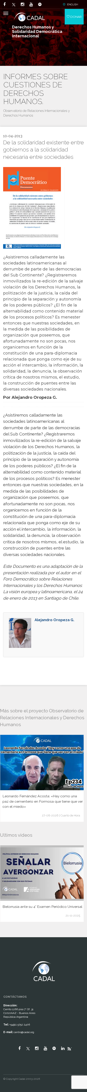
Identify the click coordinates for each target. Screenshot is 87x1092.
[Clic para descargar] (32, 207)
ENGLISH (72, 4)
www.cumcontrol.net (8, 957)
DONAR (76, 16)
